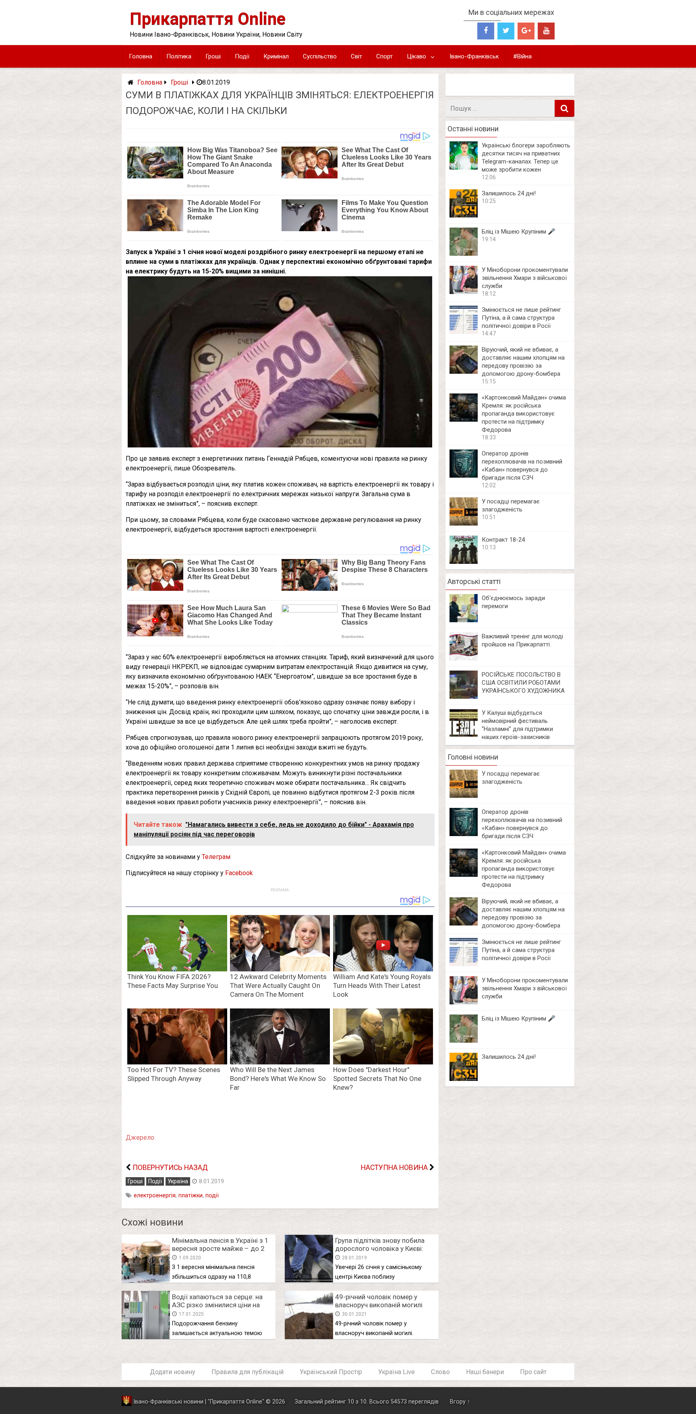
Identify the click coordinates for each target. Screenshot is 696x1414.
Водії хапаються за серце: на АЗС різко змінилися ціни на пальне (217, 1305)
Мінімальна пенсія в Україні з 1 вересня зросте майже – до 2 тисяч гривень (220, 1248)
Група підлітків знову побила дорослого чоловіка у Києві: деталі (380, 1248)
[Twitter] (505, 31)
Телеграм (216, 857)
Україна (178, 1181)
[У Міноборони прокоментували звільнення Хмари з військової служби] (464, 292)
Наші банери (485, 1372)
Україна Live (396, 1372)
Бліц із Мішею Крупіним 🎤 (518, 231)
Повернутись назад (170, 1167)
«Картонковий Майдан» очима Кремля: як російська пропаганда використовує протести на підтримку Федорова (524, 413)
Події (242, 56)
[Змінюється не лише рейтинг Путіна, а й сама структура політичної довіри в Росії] (464, 331)
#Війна (522, 56)
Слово (440, 1372)
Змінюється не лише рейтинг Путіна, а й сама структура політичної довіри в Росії (521, 317)
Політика (178, 56)
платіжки (190, 1195)
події (212, 1195)
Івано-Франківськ (474, 56)
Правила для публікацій (247, 1372)
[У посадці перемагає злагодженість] (464, 523)
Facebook (239, 873)
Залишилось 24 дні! (509, 193)
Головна (140, 56)
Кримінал (276, 56)
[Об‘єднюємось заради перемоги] (464, 620)
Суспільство (320, 56)
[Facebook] (485, 31)
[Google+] (526, 31)
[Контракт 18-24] (464, 561)
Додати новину (172, 1372)
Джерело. (140, 1137)
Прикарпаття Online (208, 19)
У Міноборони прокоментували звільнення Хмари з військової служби (525, 278)
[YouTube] (546, 31)
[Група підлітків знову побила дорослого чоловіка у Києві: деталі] (309, 1280)
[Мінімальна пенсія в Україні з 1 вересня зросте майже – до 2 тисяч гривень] (146, 1280)
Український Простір (331, 1372)
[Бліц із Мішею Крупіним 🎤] (464, 253)
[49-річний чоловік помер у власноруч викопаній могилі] (309, 1337)
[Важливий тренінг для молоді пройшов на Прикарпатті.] (464, 658)
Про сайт (533, 1372)
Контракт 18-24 (503, 539)
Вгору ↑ (460, 1401)
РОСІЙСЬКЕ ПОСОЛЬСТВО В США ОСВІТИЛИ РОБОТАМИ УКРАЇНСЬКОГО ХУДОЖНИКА (523, 682)
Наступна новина (394, 1167)
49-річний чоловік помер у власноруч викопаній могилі (379, 1301)
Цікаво (416, 56)
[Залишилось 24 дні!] (464, 215)
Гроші (213, 56)
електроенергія (155, 1195)
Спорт (384, 56)
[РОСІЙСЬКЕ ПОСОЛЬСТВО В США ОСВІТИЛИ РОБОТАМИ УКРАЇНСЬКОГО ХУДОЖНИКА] (464, 696)
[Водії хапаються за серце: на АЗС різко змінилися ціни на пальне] (146, 1337)
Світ (356, 56)
